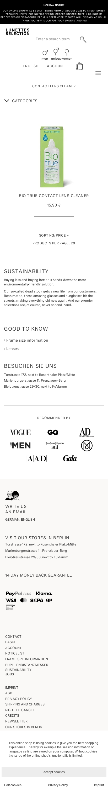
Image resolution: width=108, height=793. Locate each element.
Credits (12, 715)
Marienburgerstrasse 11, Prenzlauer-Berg (36, 551)
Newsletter (16, 721)
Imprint (11, 687)
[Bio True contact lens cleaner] (54, 156)
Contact (13, 637)
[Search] (83, 39)
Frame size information (26, 340)
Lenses (12, 349)
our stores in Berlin (23, 727)
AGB (8, 693)
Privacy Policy (18, 699)
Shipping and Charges (25, 704)
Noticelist (14, 653)
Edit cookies (12, 785)
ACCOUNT (56, 66)
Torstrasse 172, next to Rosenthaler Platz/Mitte (40, 544)
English (31, 66)
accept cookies (54, 772)
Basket (11, 642)
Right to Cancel (20, 710)
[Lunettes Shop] (17, 31)
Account (13, 648)
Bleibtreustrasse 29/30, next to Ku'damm (36, 557)
